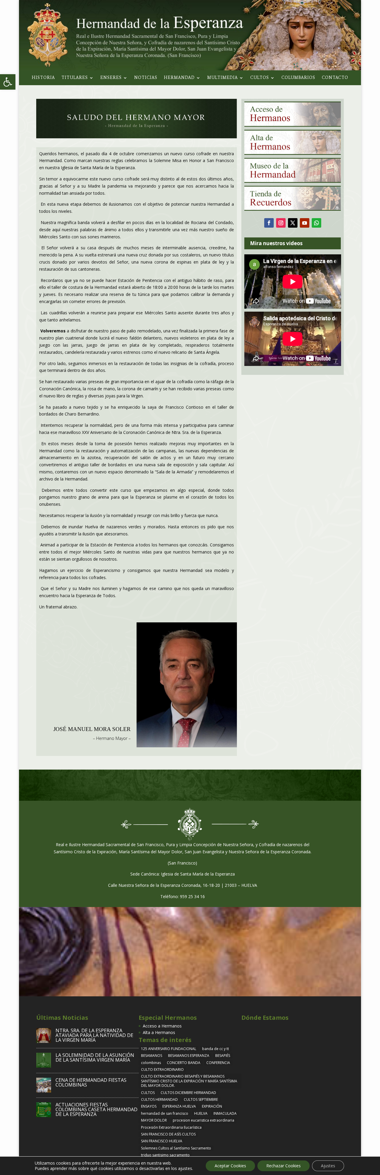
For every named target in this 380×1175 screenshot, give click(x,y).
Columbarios (298, 78)
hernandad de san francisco (164, 1113)
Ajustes (328, 1165)
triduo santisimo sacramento (165, 1154)
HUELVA (201, 1113)
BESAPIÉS (222, 1055)
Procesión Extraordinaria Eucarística (171, 1127)
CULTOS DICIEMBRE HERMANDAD (188, 1092)
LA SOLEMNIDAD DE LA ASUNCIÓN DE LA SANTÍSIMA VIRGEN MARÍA (95, 1057)
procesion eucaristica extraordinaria (203, 1120)
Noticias (145, 78)
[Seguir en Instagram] (281, 223)
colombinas (151, 1062)
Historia (43, 78)
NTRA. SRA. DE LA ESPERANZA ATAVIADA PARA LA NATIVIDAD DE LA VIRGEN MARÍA (94, 1035)
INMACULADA (225, 1113)
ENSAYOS (148, 1106)
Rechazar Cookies (283, 1165)
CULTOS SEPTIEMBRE (201, 1099)
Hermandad (179, 78)
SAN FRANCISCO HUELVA (161, 1141)
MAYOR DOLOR (154, 1120)
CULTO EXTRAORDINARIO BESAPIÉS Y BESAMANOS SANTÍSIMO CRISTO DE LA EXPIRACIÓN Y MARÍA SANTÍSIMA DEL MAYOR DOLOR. (189, 1081)
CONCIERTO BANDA (183, 1062)
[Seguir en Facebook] (269, 223)
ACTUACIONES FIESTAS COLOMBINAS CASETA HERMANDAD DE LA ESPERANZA (96, 1109)
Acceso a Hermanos (162, 1026)
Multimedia (222, 78)
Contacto (335, 78)
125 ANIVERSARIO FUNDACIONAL (168, 1048)
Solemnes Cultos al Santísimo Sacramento (176, 1148)
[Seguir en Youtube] (304, 223)
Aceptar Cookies (230, 1165)
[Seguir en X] (292, 223)
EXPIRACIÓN (212, 1106)
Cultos (259, 78)
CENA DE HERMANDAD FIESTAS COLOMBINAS (91, 1082)
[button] (7, 82)
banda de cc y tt (215, 1048)
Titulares (74, 78)
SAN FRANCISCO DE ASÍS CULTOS (168, 1134)
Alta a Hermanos (159, 1032)
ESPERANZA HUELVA (179, 1106)
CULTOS (148, 1092)
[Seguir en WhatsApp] (316, 223)
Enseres (111, 78)
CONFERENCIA (218, 1062)
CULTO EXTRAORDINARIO (162, 1069)
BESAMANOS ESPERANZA (188, 1055)
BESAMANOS (151, 1055)
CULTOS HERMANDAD (159, 1099)
